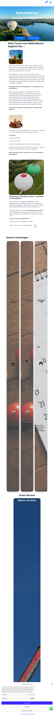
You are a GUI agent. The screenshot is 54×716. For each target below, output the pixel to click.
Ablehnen (27, 707)
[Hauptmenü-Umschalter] (51, 2)
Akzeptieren (27, 703)
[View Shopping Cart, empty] (46, 2)
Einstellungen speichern (27, 710)
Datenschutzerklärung (24, 714)
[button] (52, 684)
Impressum (32, 714)
